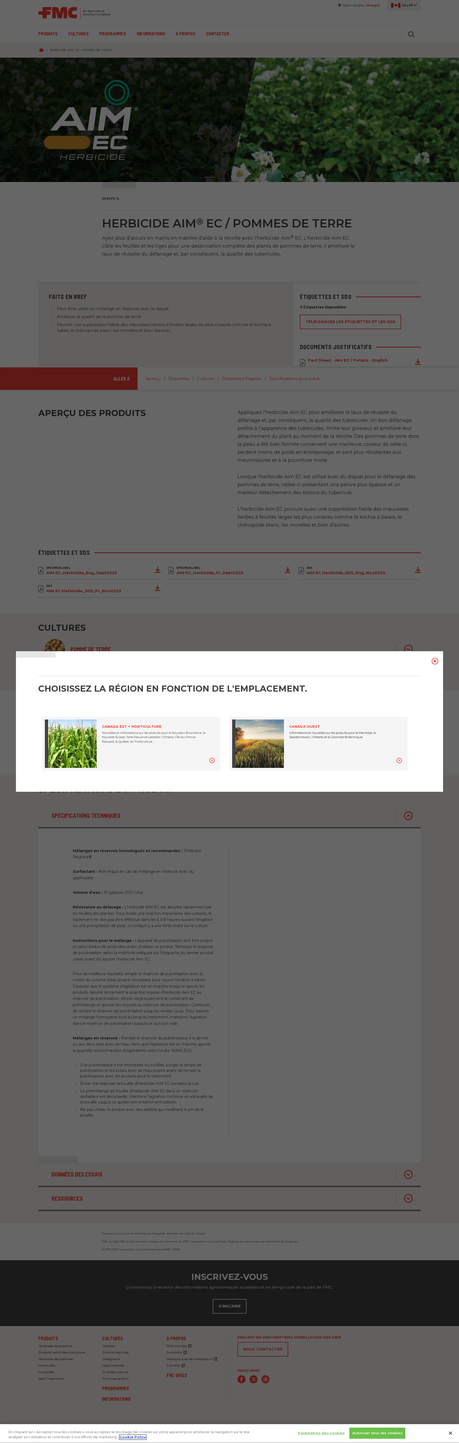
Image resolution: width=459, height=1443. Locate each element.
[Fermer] (450, 1433)
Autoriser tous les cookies (377, 1433)
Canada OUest (304, 727)
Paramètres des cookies (321, 1433)
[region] (229, 1433)
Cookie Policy (133, 1437)
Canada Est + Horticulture (132, 727)
